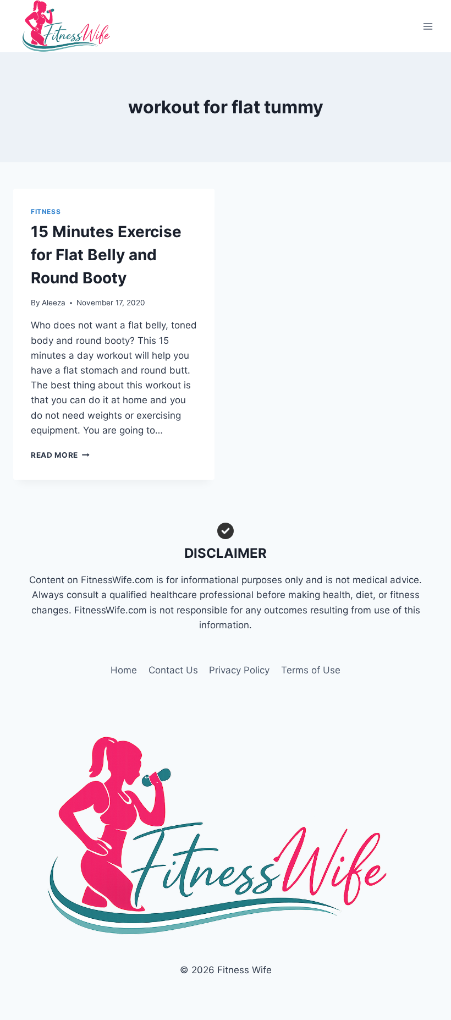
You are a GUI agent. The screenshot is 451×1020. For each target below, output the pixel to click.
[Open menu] (427, 26)
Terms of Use (310, 670)
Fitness (46, 211)
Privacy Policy (239, 670)
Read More (60, 455)
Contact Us (173, 670)
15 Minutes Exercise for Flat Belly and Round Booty (106, 254)
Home (124, 670)
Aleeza (53, 302)
